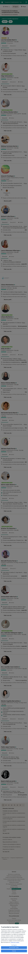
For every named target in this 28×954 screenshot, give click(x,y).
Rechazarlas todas (14, 947)
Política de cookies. (14, 942)
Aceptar (14, 951)
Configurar (14, 945)
